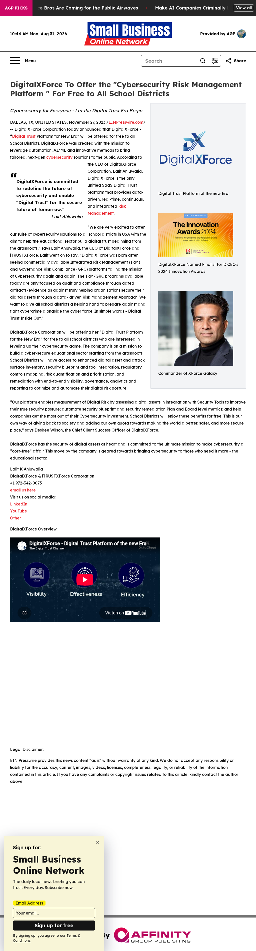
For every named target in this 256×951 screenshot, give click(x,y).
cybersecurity (59, 157)
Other (15, 517)
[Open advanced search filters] (215, 60)
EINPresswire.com (125, 122)
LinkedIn (18, 503)
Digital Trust (24, 136)
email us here (23, 489)
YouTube (18, 510)
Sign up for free (54, 925)
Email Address (29, 903)
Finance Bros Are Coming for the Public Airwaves (81, 8)
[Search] (203, 60)
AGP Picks (16, 7)
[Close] (97, 842)
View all (244, 7)
